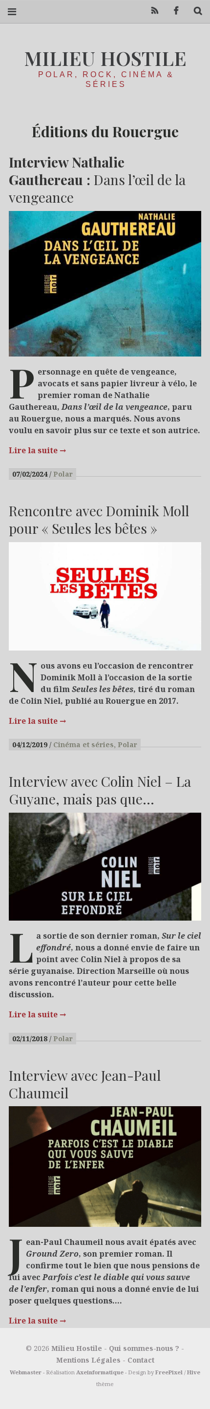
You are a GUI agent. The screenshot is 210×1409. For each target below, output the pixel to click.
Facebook (173, 11)
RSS (151, 11)
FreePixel (169, 1372)
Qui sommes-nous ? (144, 1348)
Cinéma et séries (83, 744)
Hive (193, 1372)
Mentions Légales (88, 1360)
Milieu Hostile (105, 58)
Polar (63, 474)
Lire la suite (37, 450)
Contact (140, 1360)
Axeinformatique (100, 1372)
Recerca (194, 11)
